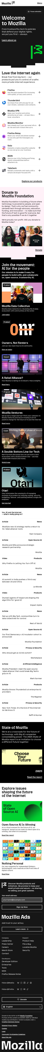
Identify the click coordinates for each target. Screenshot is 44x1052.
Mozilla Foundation (26, 1016)
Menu (39, 3)
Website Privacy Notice (9, 1025)
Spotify (30, 982)
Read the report (34, 777)
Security (26, 950)
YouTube (24, 989)
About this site (6, 1037)
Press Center (7, 944)
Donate (38, 250)
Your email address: (9, 896)
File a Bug (26, 944)
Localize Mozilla (29, 947)
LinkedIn (24, 982)
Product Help (28, 941)
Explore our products (32, 181)
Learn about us (9, 40)
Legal (3, 1031)
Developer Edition (10, 961)
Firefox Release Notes (11, 974)
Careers (5, 947)
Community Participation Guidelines (13, 1034)
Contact (5, 953)
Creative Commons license (10, 1022)
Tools (4, 968)
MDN (4, 971)
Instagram (21, 982)
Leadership (7, 941)
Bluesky (18, 982)
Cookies (4, 1028)
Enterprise (6, 965)
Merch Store (7, 950)
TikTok (27, 982)
